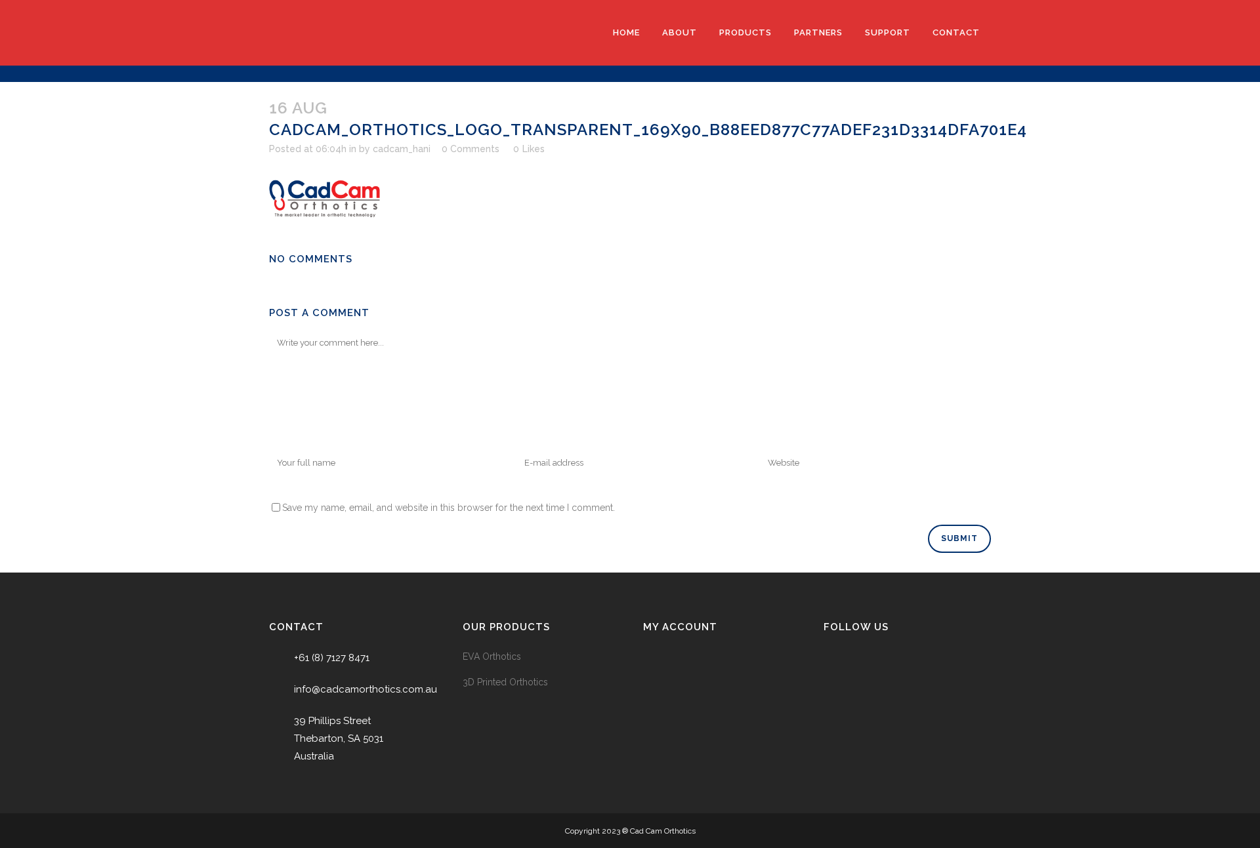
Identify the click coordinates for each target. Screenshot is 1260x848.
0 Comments (470, 149)
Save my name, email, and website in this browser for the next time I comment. (448, 507)
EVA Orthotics (492, 656)
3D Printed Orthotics (505, 682)
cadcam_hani (401, 149)
